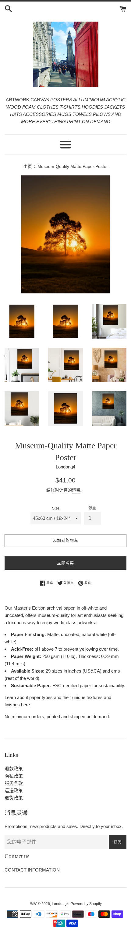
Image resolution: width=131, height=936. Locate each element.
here (25, 704)
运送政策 (14, 790)
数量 (92, 508)
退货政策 (14, 797)
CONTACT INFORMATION (32, 869)
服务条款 (14, 783)
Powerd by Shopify (86, 904)
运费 (76, 490)
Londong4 (60, 904)
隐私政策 (14, 775)
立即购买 (65, 563)
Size (55, 508)
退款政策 (14, 768)
